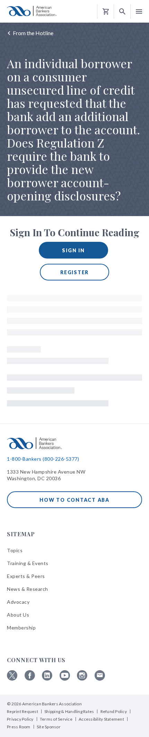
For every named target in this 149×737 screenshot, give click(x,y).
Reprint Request (22, 711)
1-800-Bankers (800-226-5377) (43, 459)
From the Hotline (33, 33)
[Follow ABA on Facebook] (30, 679)
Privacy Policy (20, 719)
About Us (18, 615)
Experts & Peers (26, 576)
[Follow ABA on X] (12, 679)
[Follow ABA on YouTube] (65, 679)
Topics (15, 550)
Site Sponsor (49, 726)
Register (74, 272)
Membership (21, 628)
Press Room (18, 726)
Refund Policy (113, 711)
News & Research (27, 589)
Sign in (73, 250)
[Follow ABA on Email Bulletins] (100, 679)
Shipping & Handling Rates (69, 711)
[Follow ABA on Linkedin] (47, 679)
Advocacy (18, 602)
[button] (122, 11)
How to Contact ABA (74, 500)
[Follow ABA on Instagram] (82, 679)
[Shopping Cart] (106, 11)
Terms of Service (56, 719)
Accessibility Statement (101, 719)
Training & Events (28, 563)
